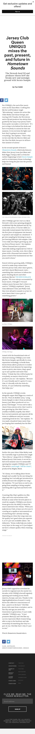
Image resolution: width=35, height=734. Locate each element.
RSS (19, 683)
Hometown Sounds (9, 150)
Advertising (13, 666)
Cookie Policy (11, 677)
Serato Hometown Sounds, (12, 647)
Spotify (20, 680)
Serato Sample (27, 157)
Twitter (21, 663)
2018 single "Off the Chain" (21, 466)
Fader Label (12, 680)
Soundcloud (22, 677)
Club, (4, 646)
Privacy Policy (11, 673)
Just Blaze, (11, 646)
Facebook (21, 666)
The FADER (19, 87)
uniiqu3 (26, 647)
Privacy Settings (18, 721)
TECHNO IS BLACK (23, 277)
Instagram (21, 671)
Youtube (21, 669)
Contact (11, 663)
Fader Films (12, 683)
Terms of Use (11, 669)
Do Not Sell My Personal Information (18, 721)
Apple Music (22, 674)
